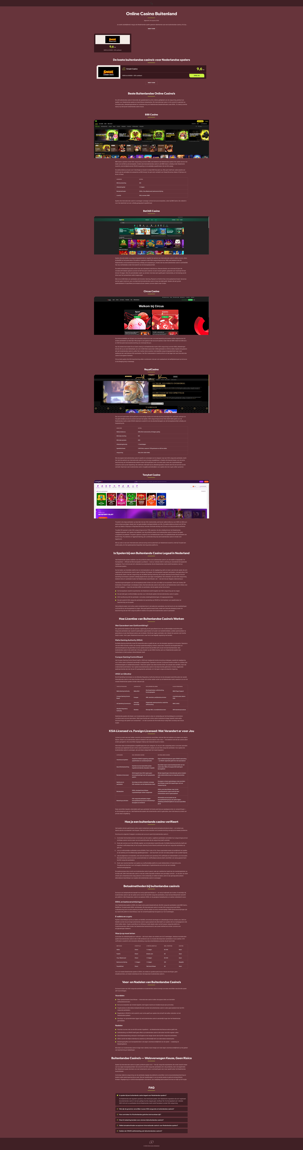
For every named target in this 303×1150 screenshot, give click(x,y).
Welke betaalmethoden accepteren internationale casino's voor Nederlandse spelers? (148, 1125)
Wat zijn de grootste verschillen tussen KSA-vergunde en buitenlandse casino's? (146, 1109)
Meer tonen (151, 28)
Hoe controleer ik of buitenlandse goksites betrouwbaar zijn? (140, 1114)
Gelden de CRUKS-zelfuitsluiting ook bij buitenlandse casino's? (140, 1131)
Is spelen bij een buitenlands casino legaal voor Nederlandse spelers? (142, 1095)
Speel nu (197, 75)
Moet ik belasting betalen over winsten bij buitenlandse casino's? (141, 1120)
